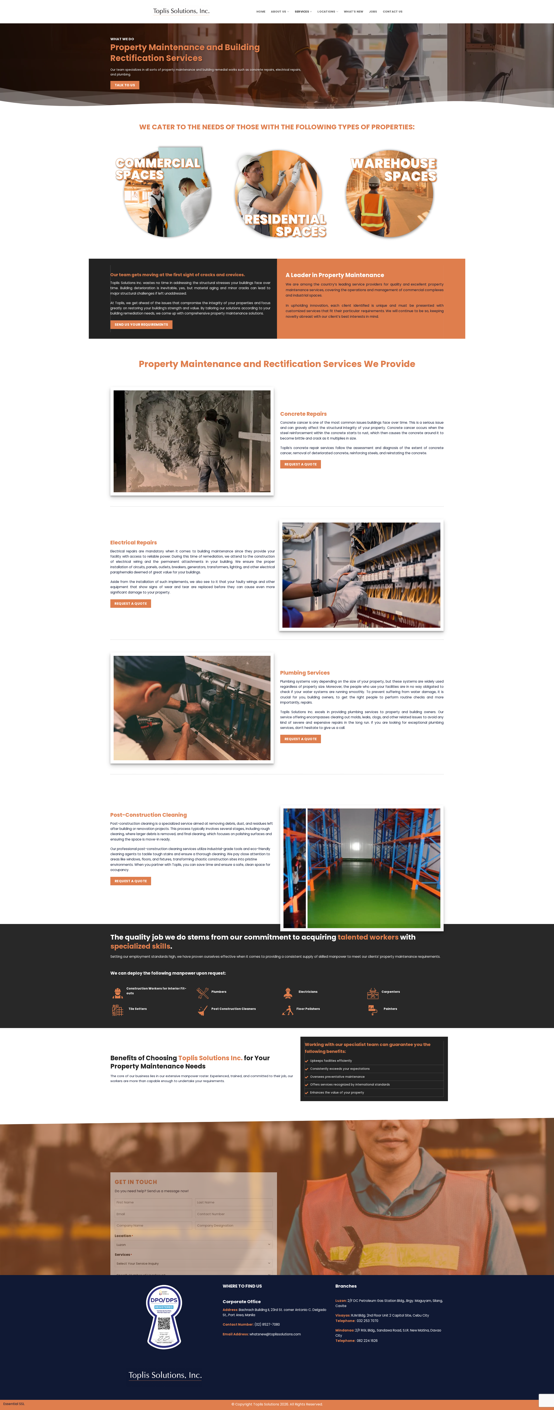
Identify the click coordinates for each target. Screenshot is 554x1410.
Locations (326, 11)
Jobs (373, 11)
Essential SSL (13, 1403)
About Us (278, 11)
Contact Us (393, 11)
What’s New (353, 11)
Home (260, 11)
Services (302, 11)
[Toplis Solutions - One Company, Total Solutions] (183, 11)
